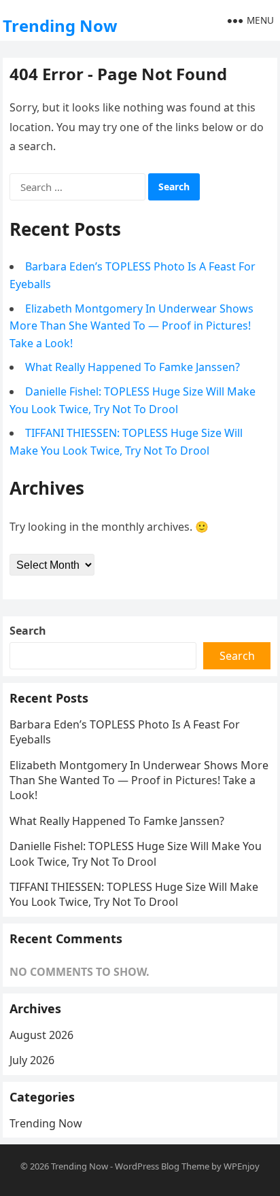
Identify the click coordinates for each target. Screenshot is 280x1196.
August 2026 (41, 1034)
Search (28, 630)
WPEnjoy (242, 1166)
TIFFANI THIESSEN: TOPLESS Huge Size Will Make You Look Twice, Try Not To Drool (134, 894)
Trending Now (60, 25)
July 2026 (32, 1060)
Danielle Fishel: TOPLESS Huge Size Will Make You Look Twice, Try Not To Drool (136, 853)
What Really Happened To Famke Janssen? (132, 366)
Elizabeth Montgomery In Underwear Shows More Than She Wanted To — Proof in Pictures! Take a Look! (131, 326)
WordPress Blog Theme (162, 1166)
